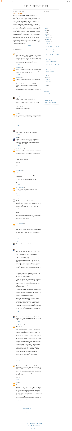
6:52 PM (18, 125)
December (48, 35)
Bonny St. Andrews (49, 52)
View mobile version (27, 408)
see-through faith (19, 96)
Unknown (18, 363)
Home (27, 406)
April (47, 77)
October (48, 39)
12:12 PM (18, 110)
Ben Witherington (36, 6)
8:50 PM (18, 244)
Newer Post (15, 406)
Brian (17, 137)
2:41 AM (18, 167)
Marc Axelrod (18, 77)
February (48, 81)
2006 (46, 34)
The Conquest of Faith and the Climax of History (52, 50)
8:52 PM (18, 311)
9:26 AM (18, 195)
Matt (17, 113)
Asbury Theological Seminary (49, 93)
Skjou (17, 382)
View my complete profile (50, 102)
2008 (46, 30)
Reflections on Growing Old (51, 68)
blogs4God (34, 428)
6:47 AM (18, 93)
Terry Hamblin (18, 52)
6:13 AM (18, 134)
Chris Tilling (18, 67)
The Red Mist (48, 59)
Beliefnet (45, 94)
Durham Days (48, 58)
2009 (46, 28)
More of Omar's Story (50, 71)
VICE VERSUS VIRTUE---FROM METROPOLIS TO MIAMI (52, 47)
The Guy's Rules (49, 69)
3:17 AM (18, 64)
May (47, 75)
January (48, 83)
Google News (46, 91)
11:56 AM (18, 400)
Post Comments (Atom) (22, 412)
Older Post (40, 406)
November (48, 37)
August (47, 43)
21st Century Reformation (34, 423)
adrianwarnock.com (34, 422)
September (48, 41)
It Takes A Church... (34, 425)
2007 (46, 32)
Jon (16, 198)
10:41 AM (18, 220)
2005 (46, 85)
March (47, 79)
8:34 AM (18, 184)
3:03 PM (18, 145)
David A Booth (19, 170)
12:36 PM (18, 360)
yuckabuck (18, 241)
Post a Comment (16, 404)
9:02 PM (18, 321)
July (47, 45)
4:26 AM (18, 74)
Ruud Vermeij (18, 129)
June (47, 73)
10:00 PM (18, 379)
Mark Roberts (34, 426)
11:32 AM (18, 238)
